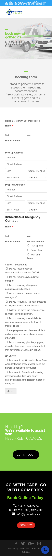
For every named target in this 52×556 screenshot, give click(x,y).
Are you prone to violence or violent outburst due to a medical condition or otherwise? (25, 334)
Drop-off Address (15, 184)
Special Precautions (16, 264)
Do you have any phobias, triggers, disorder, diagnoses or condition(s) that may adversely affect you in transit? (25, 346)
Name (9, 125)
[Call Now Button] (45, 550)
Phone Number (13, 140)
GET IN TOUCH (26, 454)
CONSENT (10, 356)
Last (28, 135)
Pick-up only (37, 245)
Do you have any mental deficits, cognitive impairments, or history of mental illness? (23, 322)
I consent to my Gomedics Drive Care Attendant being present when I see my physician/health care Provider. (26, 364)
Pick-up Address (14, 152)
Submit (11, 391)
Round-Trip (36, 250)
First (7, 135)
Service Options (35, 241)
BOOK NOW (26, 525)
